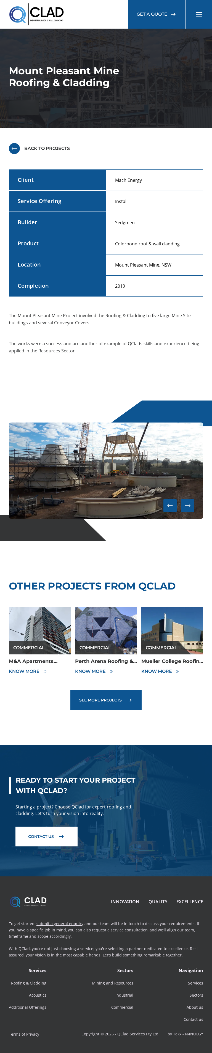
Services (195, 983)
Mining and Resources (112, 983)
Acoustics (37, 995)
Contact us (193, 1019)
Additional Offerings (27, 1007)
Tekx (177, 1033)
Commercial (122, 1007)
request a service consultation (120, 930)
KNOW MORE (24, 671)
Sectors (196, 995)
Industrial (124, 995)
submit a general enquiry (59, 923)
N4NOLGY (194, 1033)
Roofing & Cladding (28, 983)
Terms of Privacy (24, 1034)
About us (195, 1007)
